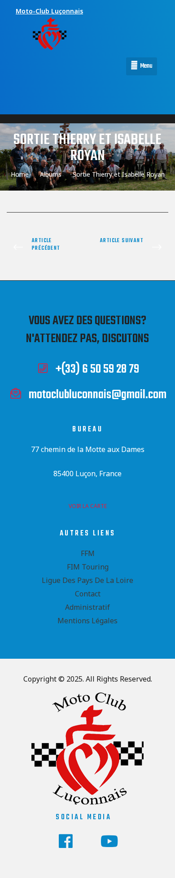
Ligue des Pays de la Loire (87, 580)
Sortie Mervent (130, 247)
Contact (88, 594)
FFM (88, 553)
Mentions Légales (87, 621)
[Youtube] (109, 841)
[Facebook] (66, 841)
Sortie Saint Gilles (45, 247)
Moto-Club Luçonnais (49, 11)
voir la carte (88, 506)
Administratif (87, 607)
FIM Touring (88, 567)
